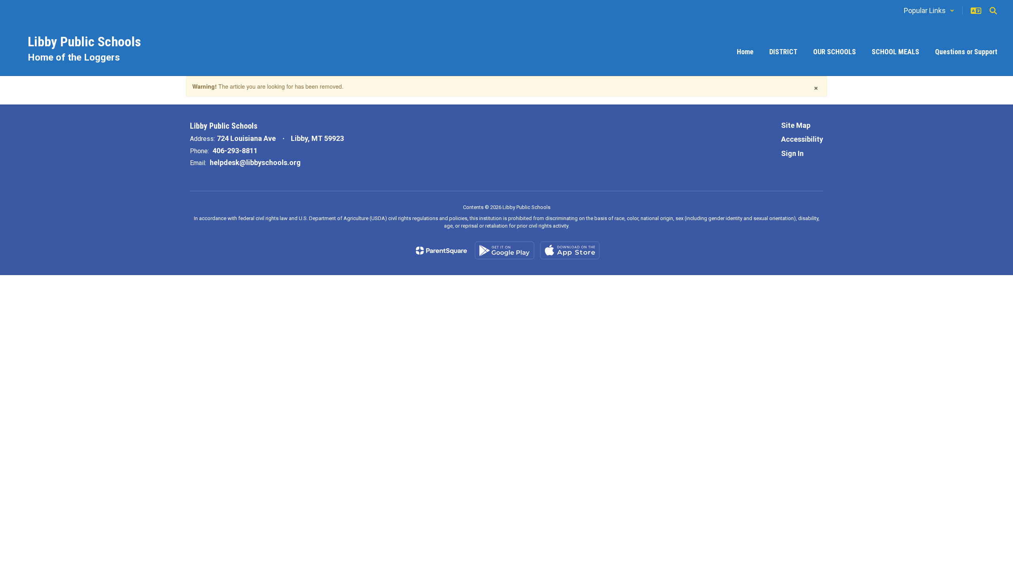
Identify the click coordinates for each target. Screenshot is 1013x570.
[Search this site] (993, 11)
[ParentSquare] (441, 250)
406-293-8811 (235, 150)
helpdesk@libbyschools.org (255, 162)
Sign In (792, 153)
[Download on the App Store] (569, 250)
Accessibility (802, 139)
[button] (929, 10)
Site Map (795, 125)
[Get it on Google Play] (504, 250)
